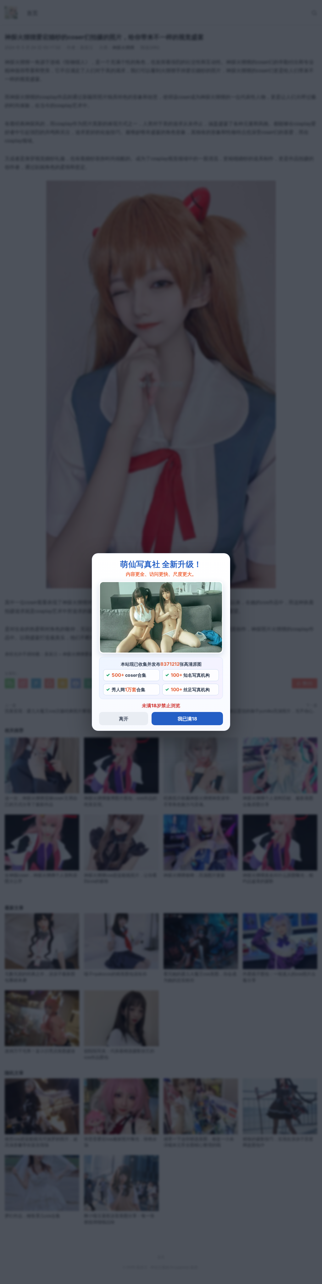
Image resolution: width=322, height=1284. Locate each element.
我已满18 (187, 719)
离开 (123, 719)
